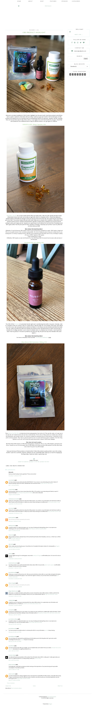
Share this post (45, 461)
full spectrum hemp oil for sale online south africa (49, 613)
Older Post (60, 686)
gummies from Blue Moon (13, 433)
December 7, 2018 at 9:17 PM (15, 475)
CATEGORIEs (76, 1)
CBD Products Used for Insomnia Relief (37, 528)
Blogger (50, 704)
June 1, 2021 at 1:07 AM (14, 651)
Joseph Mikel (12, 489)
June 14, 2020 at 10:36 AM (14, 540)
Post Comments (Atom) (16, 688)
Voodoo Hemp (12, 655)
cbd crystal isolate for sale (54, 502)
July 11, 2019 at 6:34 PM (14, 485)
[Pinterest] (75, 42)
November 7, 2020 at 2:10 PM (15, 568)
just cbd (46, 630)
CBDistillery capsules (12, 215)
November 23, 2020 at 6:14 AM (15, 578)
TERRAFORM (11, 600)
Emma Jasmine (12, 517)
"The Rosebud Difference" (41, 337)
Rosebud (17, 324)
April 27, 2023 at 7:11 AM (14, 669)
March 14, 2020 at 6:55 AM (14, 530)
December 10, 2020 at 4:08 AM (15, 605)
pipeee (10, 553)
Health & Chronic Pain (19, 465)
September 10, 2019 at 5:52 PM (15, 504)
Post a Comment (10, 683)
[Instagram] (78, 42)
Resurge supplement (16, 538)
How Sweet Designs (51, 696)
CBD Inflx (11, 544)
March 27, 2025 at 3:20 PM (14, 680)
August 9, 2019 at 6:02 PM (14, 494)
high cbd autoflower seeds (51, 594)
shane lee (11, 535)
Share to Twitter (34, 461)
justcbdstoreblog (13, 619)
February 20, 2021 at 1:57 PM (15, 632)
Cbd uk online (38, 658)
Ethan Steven (12, 664)
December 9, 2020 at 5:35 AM (15, 596)
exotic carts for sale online (47, 483)
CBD (11, 465)
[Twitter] (81, 42)
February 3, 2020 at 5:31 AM (15, 521)
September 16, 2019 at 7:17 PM (15, 513)
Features (53, 1)
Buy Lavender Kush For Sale (54, 511)
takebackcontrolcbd (14, 499)
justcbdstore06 (12, 572)
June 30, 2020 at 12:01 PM (14, 549)
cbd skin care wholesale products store (32, 603)
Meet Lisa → (79, 34)
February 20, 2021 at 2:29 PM (15, 641)
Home (19, 1)
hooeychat (11, 609)
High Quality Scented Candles (23, 678)
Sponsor (65, 1)
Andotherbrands (13, 563)
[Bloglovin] (84, 42)
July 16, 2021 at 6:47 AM (14, 660)
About (30, 1)
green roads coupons (49, 565)
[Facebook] (72, 42)
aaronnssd (11, 508)
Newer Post (8, 686)
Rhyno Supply (12, 583)
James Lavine (12, 674)
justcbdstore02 (12, 636)
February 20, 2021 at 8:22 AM (15, 624)
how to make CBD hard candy (35, 622)
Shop (42, 1)
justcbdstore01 (12, 628)
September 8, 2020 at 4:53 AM (15, 558)
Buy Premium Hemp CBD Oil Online (24, 492)
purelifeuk (11, 645)
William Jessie (12, 525)
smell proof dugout (37, 555)
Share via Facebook (23, 461)
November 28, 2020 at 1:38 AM (15, 586)
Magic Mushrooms (13, 591)
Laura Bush (11, 480)
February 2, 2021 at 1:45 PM (15, 614)
